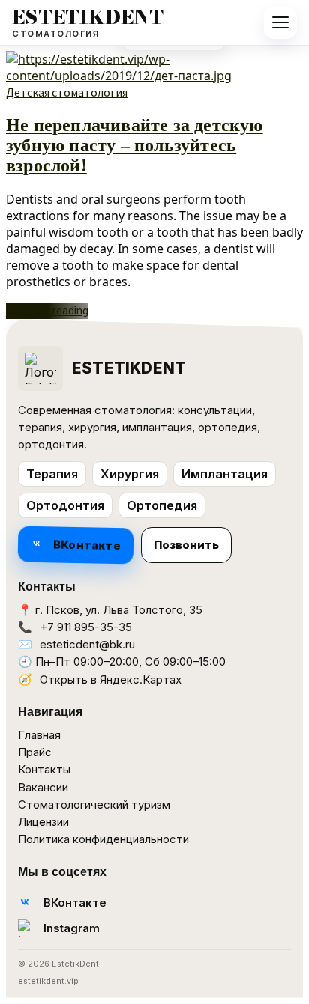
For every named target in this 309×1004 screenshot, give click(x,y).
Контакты (44, 769)
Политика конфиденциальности (103, 839)
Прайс (35, 752)
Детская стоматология (67, 92)
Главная (39, 735)
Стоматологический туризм (94, 804)
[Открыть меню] (280, 22)
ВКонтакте (87, 545)
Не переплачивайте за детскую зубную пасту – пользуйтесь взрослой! (134, 145)
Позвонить (186, 545)
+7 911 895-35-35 (86, 627)
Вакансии (43, 787)
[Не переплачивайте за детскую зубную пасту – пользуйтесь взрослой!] (154, 75)
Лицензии (43, 822)
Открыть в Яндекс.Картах (111, 679)
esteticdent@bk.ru (87, 644)
